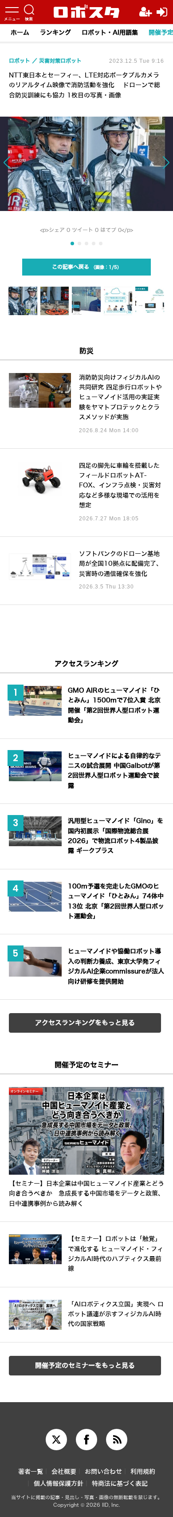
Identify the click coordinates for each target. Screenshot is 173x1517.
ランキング (55, 32)
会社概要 (63, 1471)
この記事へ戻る (84, 267)
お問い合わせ (103, 1471)
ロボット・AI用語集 (110, 32)
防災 (86, 351)
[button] (17, 166)
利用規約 (142, 1471)
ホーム (20, 32)
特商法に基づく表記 (120, 1483)
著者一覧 (30, 1471)
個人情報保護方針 (58, 1483)
